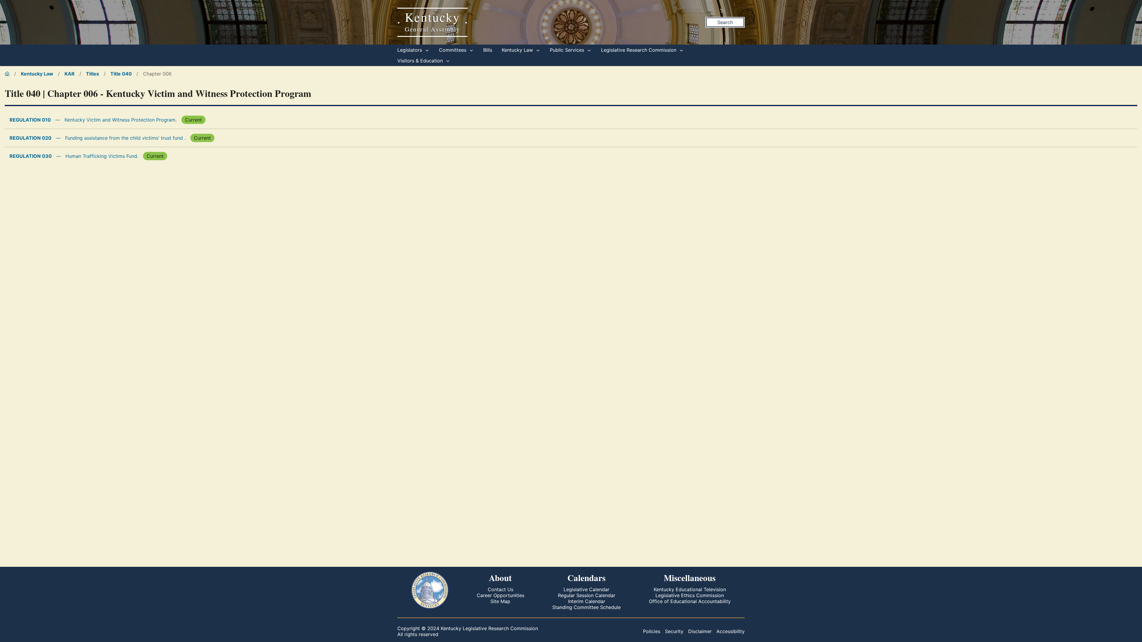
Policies (651, 631)
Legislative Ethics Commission (689, 595)
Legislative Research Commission (639, 50)
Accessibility (730, 631)
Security (674, 631)
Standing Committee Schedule (586, 607)
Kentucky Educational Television (690, 589)
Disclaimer (700, 631)
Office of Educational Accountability (690, 601)
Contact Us (500, 589)
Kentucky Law (518, 50)
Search (725, 22)
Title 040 (121, 74)
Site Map (500, 601)
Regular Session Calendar (586, 595)
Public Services (568, 50)
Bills (487, 50)
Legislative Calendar (586, 589)
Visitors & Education (420, 61)
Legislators (410, 50)
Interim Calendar (586, 601)
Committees (453, 50)
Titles (92, 74)
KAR (70, 74)
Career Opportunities (500, 595)
